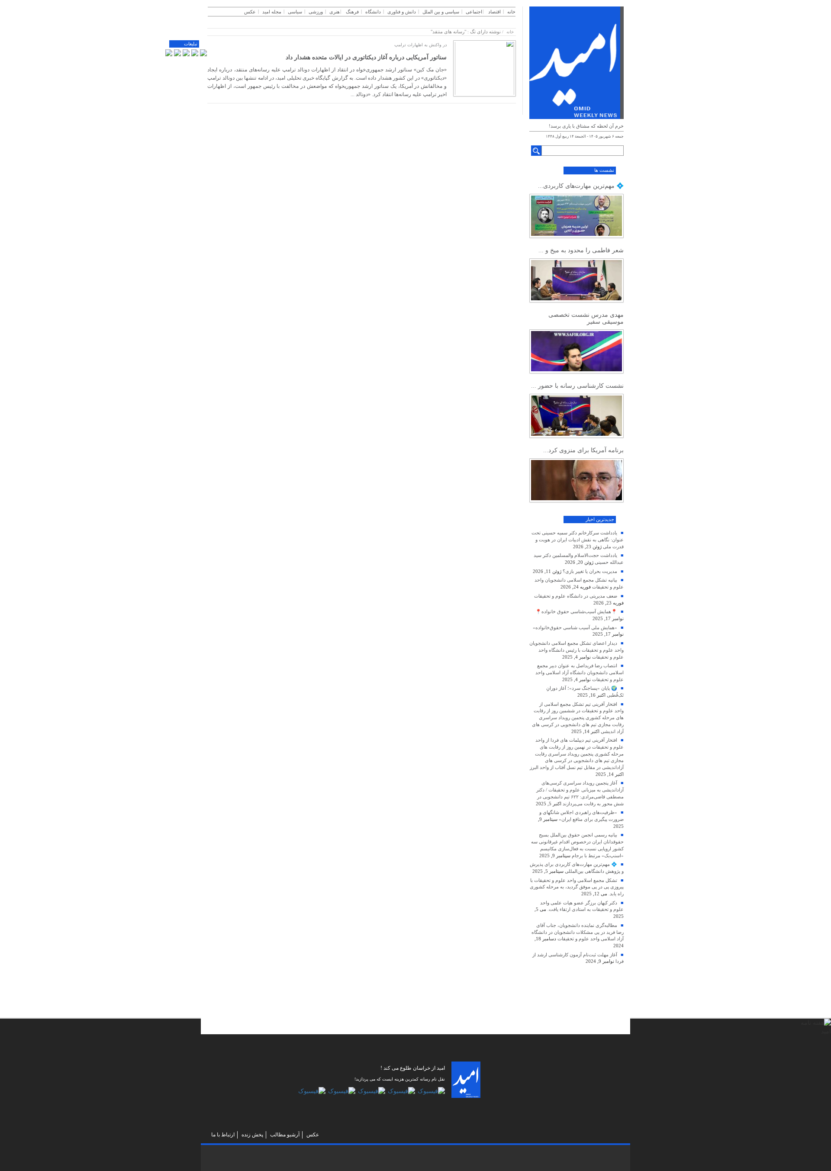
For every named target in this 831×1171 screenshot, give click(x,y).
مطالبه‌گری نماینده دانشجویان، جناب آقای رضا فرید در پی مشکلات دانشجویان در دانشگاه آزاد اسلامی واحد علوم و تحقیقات (577, 932)
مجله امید (271, 11)
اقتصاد (494, 11)
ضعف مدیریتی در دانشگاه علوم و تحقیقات (575, 595)
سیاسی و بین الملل (440, 11)
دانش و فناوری (401, 11)
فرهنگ (352, 11)
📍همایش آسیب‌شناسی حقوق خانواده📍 (576, 611)
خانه (511, 11)
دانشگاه (373, 11)
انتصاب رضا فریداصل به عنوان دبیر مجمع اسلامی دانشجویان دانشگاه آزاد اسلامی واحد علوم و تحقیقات (579, 672)
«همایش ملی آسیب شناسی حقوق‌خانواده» (575, 627)
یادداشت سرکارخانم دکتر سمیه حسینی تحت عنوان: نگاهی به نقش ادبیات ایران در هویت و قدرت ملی (577, 539)
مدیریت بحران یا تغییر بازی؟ (590, 571)
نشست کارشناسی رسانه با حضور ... (577, 386)
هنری (334, 11)
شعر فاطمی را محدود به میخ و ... (581, 250)
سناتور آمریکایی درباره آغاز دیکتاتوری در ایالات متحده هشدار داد (366, 57)
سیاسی (295, 11)
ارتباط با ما (223, 1135)
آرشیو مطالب (285, 1135)
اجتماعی (474, 11)
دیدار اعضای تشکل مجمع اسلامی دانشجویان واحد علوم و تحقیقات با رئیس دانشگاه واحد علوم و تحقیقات (576, 649)
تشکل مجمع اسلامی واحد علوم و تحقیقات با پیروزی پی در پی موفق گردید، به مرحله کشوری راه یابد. (577, 887)
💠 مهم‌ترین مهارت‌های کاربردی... (581, 186)
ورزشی (316, 11)
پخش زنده (252, 1135)
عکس (250, 11)
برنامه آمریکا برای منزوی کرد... (583, 450)
